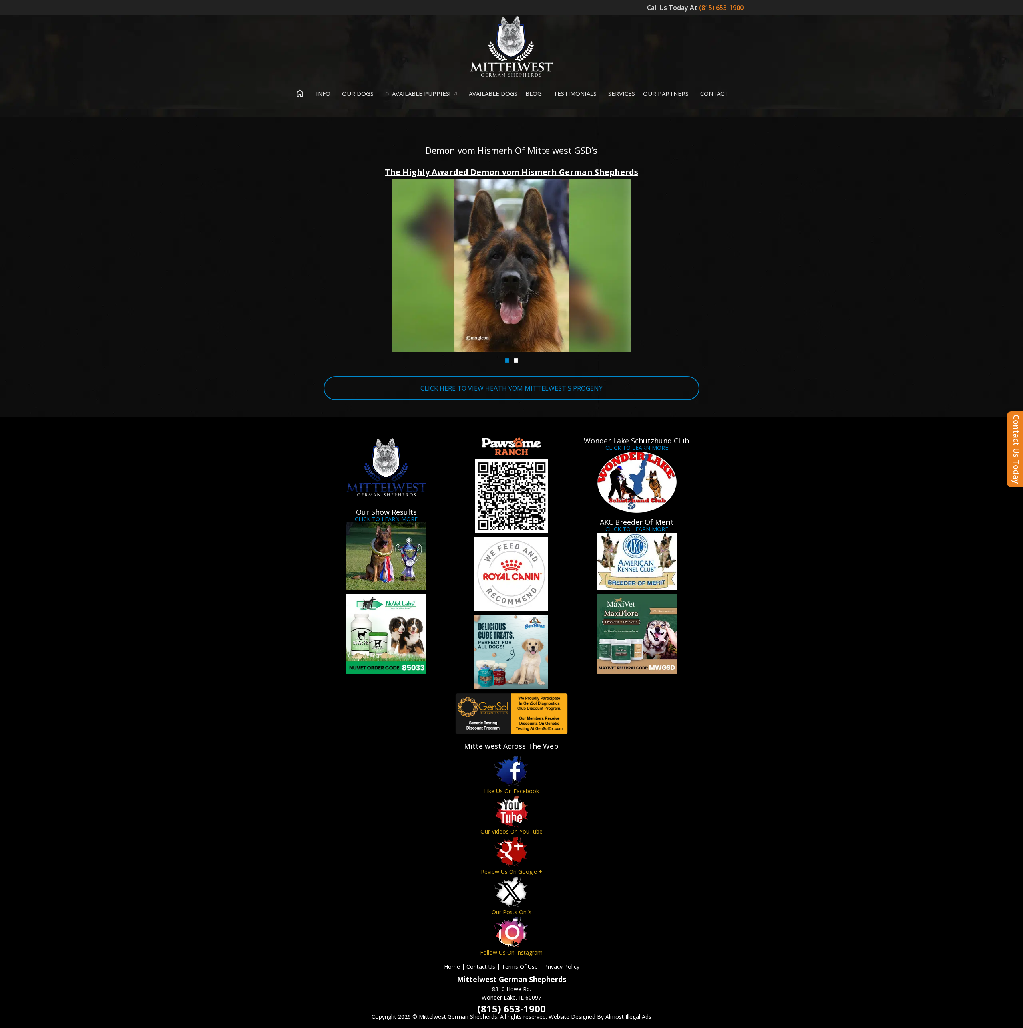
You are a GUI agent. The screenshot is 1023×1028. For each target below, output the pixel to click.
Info (322, 93)
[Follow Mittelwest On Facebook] (511, 771)
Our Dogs (357, 93)
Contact (713, 93)
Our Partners (666, 93)
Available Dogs (492, 93)
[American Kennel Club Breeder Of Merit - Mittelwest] (636, 561)
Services (621, 93)
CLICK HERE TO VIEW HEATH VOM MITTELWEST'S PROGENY (511, 388)
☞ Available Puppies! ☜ (420, 93)
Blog (533, 93)
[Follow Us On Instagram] (511, 932)
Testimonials (574, 93)
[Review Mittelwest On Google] (511, 852)
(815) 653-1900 (722, 7)
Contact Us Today (1016, 449)
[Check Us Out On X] (511, 892)
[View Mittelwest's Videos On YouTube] (511, 811)
